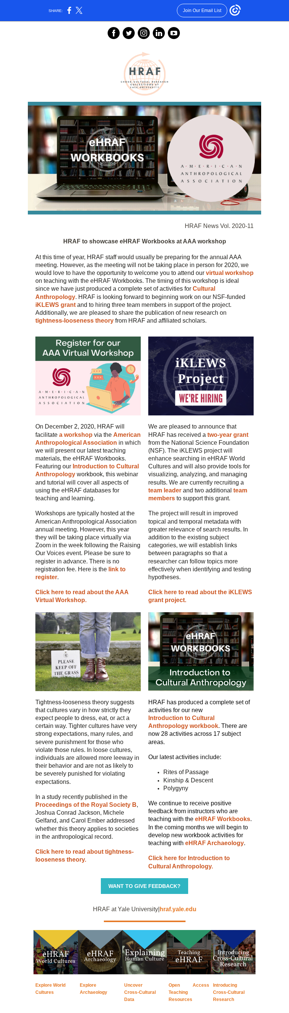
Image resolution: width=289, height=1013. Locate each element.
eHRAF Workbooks (222, 819)
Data (129, 999)
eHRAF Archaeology (214, 843)
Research (223, 999)
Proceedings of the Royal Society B (86, 805)
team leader (164, 490)
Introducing (225, 985)
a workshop (76, 435)
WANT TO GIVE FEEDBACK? (144, 886)
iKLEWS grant (55, 305)
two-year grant (227, 435)
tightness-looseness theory (74, 320)
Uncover (133, 985)
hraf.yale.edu (178, 909)
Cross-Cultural (140, 992)
